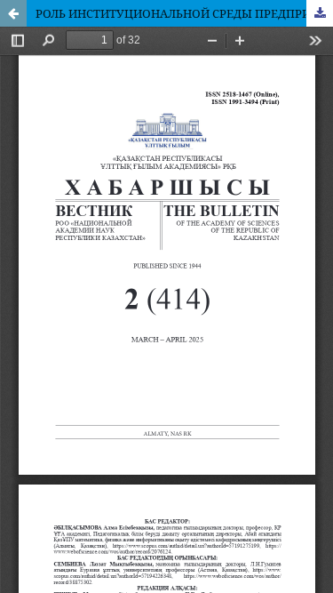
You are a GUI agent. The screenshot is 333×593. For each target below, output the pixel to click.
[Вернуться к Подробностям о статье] (13, 13)
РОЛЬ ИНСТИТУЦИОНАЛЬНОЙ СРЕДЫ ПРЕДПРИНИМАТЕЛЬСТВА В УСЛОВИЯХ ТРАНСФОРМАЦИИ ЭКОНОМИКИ (184, 13)
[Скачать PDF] (319, 13)
